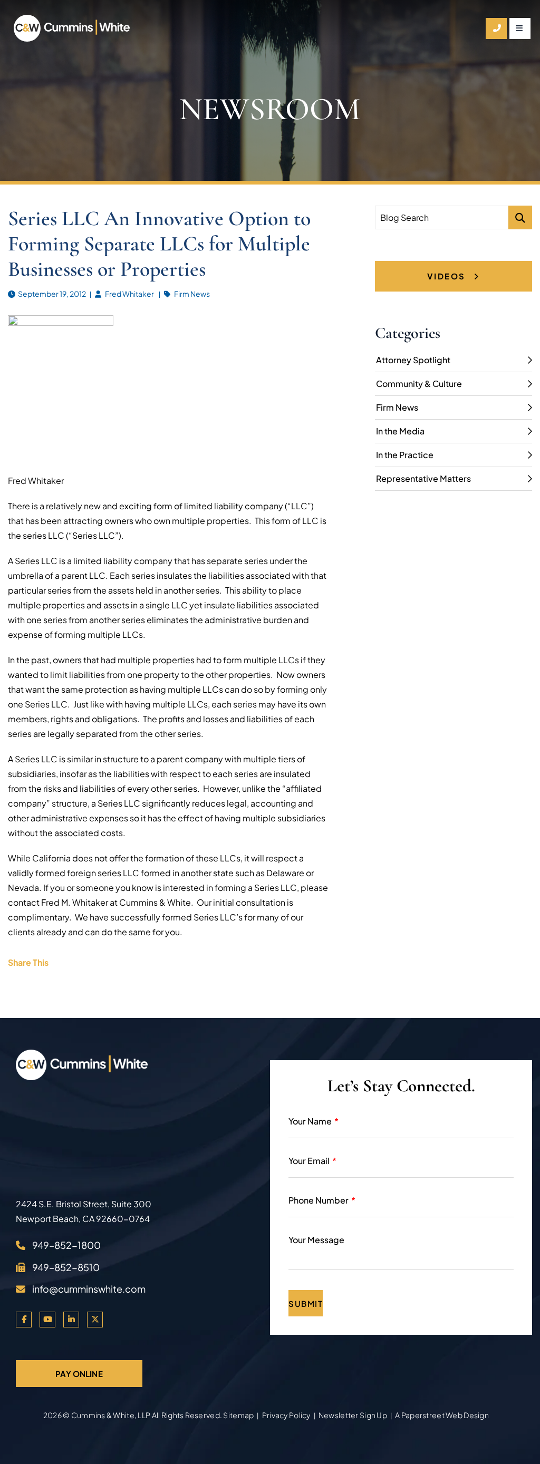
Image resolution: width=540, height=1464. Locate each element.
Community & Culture (419, 383)
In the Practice (404, 454)
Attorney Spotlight (413, 359)
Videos (447, 276)
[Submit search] (520, 217)
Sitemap (238, 1415)
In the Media (400, 431)
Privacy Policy (286, 1415)
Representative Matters (423, 478)
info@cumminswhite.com (89, 1289)
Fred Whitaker (129, 293)
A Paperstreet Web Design (442, 1415)
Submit (305, 1303)
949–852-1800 (66, 1245)
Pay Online (79, 1374)
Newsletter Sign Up (353, 1415)
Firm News (192, 293)
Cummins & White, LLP (111, 1415)
